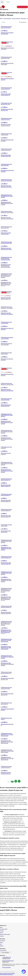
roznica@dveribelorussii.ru (8, 960)
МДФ (1, 18)
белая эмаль (23, 18)
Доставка (2, 930)
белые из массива (16, 18)
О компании (2, 940)
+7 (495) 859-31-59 (22, 6)
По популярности (22, 22)
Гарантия (2, 936)
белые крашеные (7, 18)
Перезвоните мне (6, 958)
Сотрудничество (3, 950)
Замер (1, 927)
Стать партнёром (5, 952)
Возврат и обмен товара (5, 934)
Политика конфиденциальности (6, 974)
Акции (1, 942)
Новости (1, 945)
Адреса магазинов (6, 967)
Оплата (1, 932)
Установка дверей (3, 929)
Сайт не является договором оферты (7, 973)
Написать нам (5, 962)
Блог (1, 944)
